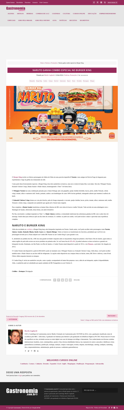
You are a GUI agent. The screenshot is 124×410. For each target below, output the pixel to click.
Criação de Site (36, 407)
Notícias (63, 20)
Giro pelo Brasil (25, 20)
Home (42, 63)
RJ (74, 241)
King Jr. (69, 80)
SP (71, 241)
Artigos (20, 13)
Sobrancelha (100, 364)
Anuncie (35, 2)
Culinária (39, 364)
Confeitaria (24, 364)
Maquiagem (71, 364)
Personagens (86, 80)
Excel (59, 364)
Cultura (66, 13)
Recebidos (19, 2)
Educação (92, 13)
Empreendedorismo (107, 13)
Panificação (80, 364)
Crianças (51, 80)
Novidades (79, 80)
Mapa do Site (89, 407)
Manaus (90, 244)
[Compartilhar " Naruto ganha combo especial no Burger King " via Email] (66, 280)
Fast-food (56, 80)
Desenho (46, 364)
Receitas (73, 20)
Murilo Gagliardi (49, 75)
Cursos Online (79, 13)
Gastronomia (63, 80)
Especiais (11, 20)
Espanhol (53, 364)
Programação (89, 364)
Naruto (73, 80)
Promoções (54, 63)
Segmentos (84, 20)
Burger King (39, 80)
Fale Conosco (44, 2)
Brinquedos (32, 80)
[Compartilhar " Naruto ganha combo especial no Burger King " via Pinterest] (59, 280)
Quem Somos (10, 2)
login (20, 375)
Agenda (11, 13)
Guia (54, 20)
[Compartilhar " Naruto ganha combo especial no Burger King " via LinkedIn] (62, 280)
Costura (31, 364)
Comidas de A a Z (42, 13)
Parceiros (27, 2)
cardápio (29, 229)
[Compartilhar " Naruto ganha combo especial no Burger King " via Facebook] (55, 280)
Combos (45, 80)
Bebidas (30, 13)
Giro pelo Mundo (42, 20)
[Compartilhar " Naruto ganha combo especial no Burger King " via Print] (70, 280)
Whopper (92, 80)
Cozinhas (56, 13)
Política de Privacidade (100, 407)
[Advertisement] (62, 44)
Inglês (64, 364)
